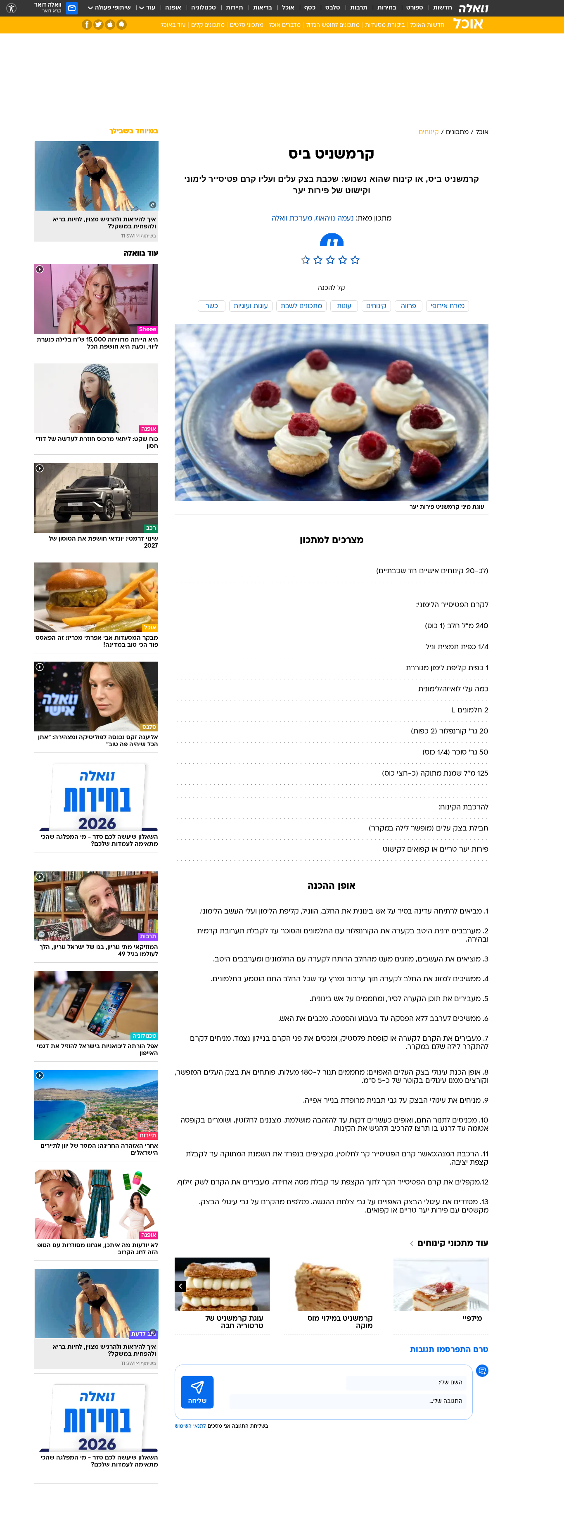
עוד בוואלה (141, 253)
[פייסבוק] (87, 24)
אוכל (288, 8)
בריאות (262, 8)
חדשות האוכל (427, 25)
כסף (309, 8)
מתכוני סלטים (246, 25)
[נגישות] (11, 8)
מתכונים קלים (208, 25)
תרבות (358, 8)
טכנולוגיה (203, 8)
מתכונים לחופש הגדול (333, 25)
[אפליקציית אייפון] (110, 24)
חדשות (442, 8)
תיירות (234, 8)
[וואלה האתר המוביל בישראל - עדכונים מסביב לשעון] (473, 8)
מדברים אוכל (285, 25)
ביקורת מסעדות (385, 25)
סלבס (332, 8)
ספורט (414, 8)
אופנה (173, 8)
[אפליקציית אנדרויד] (121, 24)
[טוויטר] (98, 24)
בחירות (386, 8)
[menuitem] (437, 8)
